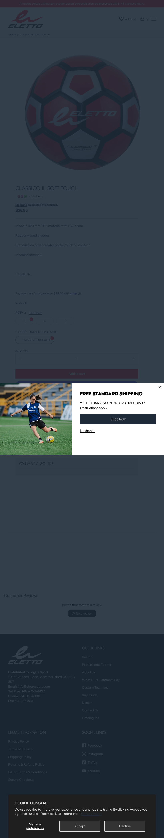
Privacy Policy (91, 814)
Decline (125, 826)
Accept (79, 826)
